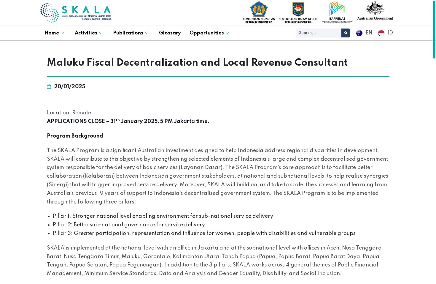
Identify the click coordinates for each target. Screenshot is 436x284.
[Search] (345, 33)
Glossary (170, 33)
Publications (128, 33)
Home (51, 33)
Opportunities (207, 33)
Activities (86, 33)
